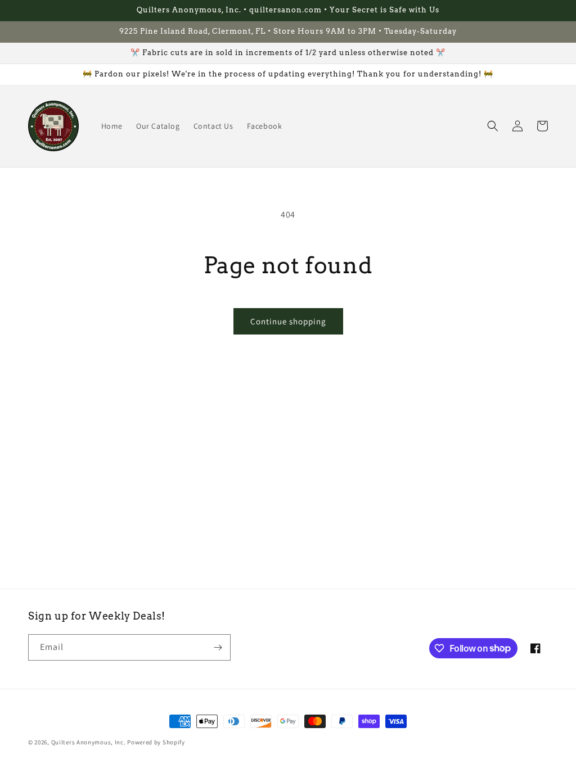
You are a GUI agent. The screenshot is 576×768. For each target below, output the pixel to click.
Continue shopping (288, 321)
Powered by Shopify (156, 742)
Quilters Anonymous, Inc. (88, 742)
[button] (492, 126)
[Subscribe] (217, 647)
